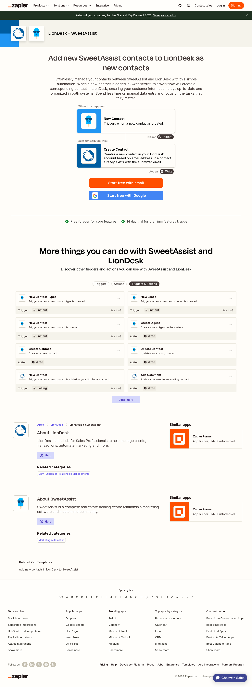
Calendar (161, 624)
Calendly (114, 624)
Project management (168, 618)
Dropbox (71, 618)
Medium (114, 643)
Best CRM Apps (216, 631)
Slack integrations (19, 618)
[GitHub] (180, 5)
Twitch (113, 618)
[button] (126, 195)
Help (48, 455)
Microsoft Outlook (120, 637)
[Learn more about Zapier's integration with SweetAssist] (21, 503)
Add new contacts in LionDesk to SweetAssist (48, 569)
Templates (188, 664)
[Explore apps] (188, 5)
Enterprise (172, 664)
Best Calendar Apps (218, 643)
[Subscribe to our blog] (53, 664)
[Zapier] (18, 5)
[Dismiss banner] (247, 15)
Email (158, 631)
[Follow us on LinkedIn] (32, 664)
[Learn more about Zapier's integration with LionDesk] (21, 430)
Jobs (160, 664)
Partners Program (233, 664)
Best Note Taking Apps (220, 637)
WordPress (73, 637)
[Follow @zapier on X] (39, 664)
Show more (15, 650)
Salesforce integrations (22, 624)
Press (150, 664)
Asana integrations (19, 643)
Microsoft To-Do (118, 631)
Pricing (103, 664)
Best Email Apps (216, 624)
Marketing (161, 643)
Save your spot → (164, 15)
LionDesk (57, 424)
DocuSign (72, 631)
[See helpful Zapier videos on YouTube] (46, 664)
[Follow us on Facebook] (25, 664)
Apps (40, 424)
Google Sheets (75, 624)
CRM (158, 637)
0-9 (61, 597)
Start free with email (126, 183)
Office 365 (72, 643)
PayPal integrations (20, 637)
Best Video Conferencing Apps (225, 618)
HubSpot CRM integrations (24, 631)
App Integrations (208, 664)
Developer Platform (132, 664)
